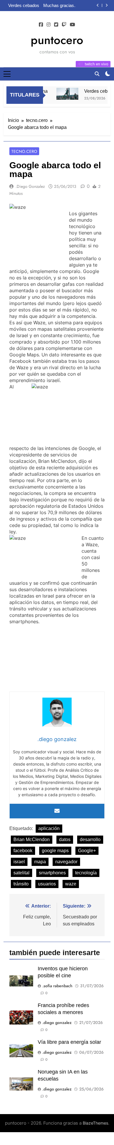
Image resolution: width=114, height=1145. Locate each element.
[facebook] (41, 24)
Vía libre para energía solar (69, 1042)
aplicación (49, 828)
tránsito (21, 883)
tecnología (86, 872)
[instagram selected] (48, 24)
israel (19, 861)
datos (64, 839)
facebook (22, 850)
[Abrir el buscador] (97, 73)
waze (70, 883)
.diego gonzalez (30, 186)
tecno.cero (24, 151)
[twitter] (56, 24)
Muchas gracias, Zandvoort (59, 5)
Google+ (87, 850)
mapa (40, 861)
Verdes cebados (23, 5)
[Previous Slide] (98, 5)
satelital (21, 872)
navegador (66, 861)
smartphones (52, 872)
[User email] (57, 811)
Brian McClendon (31, 839)
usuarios (47, 883)
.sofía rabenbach (57, 986)
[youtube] (72, 24)
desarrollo (90, 839)
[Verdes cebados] (65, 94)
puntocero (57, 39)
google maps (55, 850)
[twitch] (64, 24)
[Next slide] (106, 5)
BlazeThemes (95, 1123)
